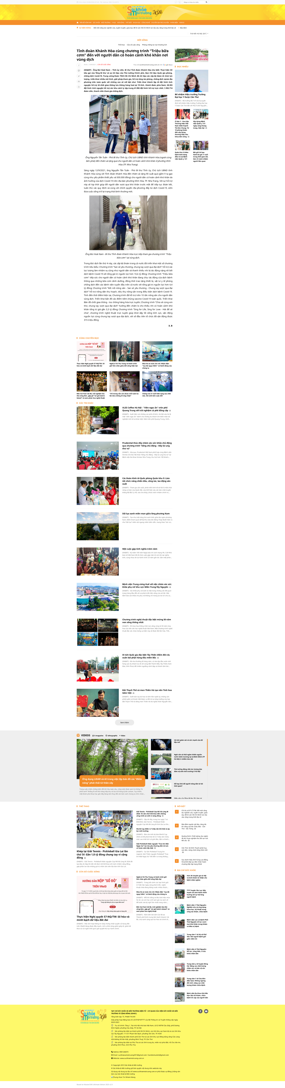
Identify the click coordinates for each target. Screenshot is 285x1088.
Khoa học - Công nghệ (141, 22)
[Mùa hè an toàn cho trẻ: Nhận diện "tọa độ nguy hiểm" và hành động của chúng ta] (157, 351)
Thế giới (129, 22)
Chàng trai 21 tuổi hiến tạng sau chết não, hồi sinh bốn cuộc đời (156, 395)
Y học (114, 22)
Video (123, 736)
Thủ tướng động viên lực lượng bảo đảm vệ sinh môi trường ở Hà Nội (188, 770)
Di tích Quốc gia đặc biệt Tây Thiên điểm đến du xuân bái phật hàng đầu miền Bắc (146, 656)
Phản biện (174, 22)
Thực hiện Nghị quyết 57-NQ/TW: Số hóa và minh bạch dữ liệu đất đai (91, 364)
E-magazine (98, 736)
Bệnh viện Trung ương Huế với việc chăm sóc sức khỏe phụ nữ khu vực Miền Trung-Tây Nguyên (146, 585)
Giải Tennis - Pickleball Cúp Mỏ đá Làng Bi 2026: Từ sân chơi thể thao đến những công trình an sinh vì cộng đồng (152, 814)
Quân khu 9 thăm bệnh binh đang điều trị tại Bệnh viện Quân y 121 (181, 155)
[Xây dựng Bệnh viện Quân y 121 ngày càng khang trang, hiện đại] (200, 114)
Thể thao (121, 45)
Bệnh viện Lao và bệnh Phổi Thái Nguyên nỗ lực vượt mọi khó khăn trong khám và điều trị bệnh (197, 923)
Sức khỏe (96, 22)
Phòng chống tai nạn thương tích (154, 45)
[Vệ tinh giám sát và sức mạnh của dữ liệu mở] (161, 744)
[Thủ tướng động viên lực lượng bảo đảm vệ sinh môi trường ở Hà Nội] (161, 774)
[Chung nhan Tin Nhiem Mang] (123, 1077)
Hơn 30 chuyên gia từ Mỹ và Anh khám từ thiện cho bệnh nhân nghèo (197, 878)
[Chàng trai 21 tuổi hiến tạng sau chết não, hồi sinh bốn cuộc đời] (157, 381)
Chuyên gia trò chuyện (160, 22)
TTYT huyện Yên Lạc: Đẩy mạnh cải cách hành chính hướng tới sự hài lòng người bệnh (197, 893)
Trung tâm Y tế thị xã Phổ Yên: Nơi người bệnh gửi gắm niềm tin (197, 936)
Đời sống (120, 22)
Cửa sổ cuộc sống (133, 45)
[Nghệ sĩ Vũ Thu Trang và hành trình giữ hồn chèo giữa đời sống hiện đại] (125, 351)
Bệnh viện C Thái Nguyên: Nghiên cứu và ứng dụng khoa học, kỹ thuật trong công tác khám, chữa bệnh (197, 908)
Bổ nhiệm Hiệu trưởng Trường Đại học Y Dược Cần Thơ (190, 95)
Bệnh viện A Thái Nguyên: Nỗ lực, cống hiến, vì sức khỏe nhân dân (197, 951)
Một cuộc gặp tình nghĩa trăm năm (139, 549)
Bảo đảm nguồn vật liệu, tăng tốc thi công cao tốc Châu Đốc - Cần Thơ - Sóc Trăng (171, 28)
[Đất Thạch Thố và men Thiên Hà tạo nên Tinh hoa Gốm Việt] (98, 703)
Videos (181, 22)
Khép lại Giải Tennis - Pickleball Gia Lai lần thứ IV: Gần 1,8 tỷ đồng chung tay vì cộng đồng (102, 854)
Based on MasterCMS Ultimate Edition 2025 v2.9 (95, 1084)
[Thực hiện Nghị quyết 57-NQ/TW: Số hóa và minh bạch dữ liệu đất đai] (92, 351)
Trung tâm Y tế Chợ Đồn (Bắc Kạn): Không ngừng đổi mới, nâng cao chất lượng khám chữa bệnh (196, 981)
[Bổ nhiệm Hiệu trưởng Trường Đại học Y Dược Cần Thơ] (191, 81)
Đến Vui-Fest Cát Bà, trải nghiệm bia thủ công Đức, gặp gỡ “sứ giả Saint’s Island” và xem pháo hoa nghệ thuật (91, 396)
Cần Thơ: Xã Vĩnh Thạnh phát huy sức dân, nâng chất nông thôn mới (195, 849)
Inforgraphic (112, 736)
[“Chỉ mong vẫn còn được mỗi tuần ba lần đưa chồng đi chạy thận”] (125, 381)
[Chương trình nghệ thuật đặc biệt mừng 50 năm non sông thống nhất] (98, 632)
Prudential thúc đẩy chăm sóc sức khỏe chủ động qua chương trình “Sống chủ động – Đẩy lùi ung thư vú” (147, 446)
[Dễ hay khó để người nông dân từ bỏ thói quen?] (161, 788)
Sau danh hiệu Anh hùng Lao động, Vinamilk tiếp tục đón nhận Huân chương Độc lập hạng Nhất (195, 862)
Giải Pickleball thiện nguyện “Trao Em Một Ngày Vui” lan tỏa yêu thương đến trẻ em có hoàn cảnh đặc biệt (152, 846)
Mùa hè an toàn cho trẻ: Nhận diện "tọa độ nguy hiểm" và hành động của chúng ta (157, 365)
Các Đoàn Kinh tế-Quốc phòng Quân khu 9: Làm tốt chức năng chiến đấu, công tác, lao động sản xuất (146, 481)
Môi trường (105, 22)
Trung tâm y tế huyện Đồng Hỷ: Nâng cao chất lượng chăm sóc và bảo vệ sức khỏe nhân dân (197, 967)
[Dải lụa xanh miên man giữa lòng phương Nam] (98, 526)
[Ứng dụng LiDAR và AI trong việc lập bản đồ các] (112, 759)
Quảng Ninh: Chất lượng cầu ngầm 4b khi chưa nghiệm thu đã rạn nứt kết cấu (195, 838)
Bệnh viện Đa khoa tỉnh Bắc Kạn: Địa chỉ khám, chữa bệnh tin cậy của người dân (197, 995)
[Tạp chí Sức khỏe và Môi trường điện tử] (142, 12)
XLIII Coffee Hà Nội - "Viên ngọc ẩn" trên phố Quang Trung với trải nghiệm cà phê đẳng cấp (145, 409)
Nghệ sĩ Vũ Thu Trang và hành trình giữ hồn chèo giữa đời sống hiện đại (124, 364)
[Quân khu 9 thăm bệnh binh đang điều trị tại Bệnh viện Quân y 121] (182, 145)
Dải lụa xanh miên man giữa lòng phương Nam (146, 513)
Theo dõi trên (147, 65)
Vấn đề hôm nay (86, 22)
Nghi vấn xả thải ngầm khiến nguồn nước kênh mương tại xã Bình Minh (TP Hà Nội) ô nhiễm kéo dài (189, 756)
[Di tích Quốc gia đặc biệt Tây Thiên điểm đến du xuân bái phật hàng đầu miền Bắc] (98, 667)
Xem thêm (124, 722)
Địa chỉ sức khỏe (186, 870)
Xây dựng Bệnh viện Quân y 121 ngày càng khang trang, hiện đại (199, 124)
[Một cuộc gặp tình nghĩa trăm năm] (98, 562)
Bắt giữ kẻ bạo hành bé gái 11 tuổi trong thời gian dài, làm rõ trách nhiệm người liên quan (200, 156)
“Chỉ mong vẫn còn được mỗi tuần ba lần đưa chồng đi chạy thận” (124, 395)
